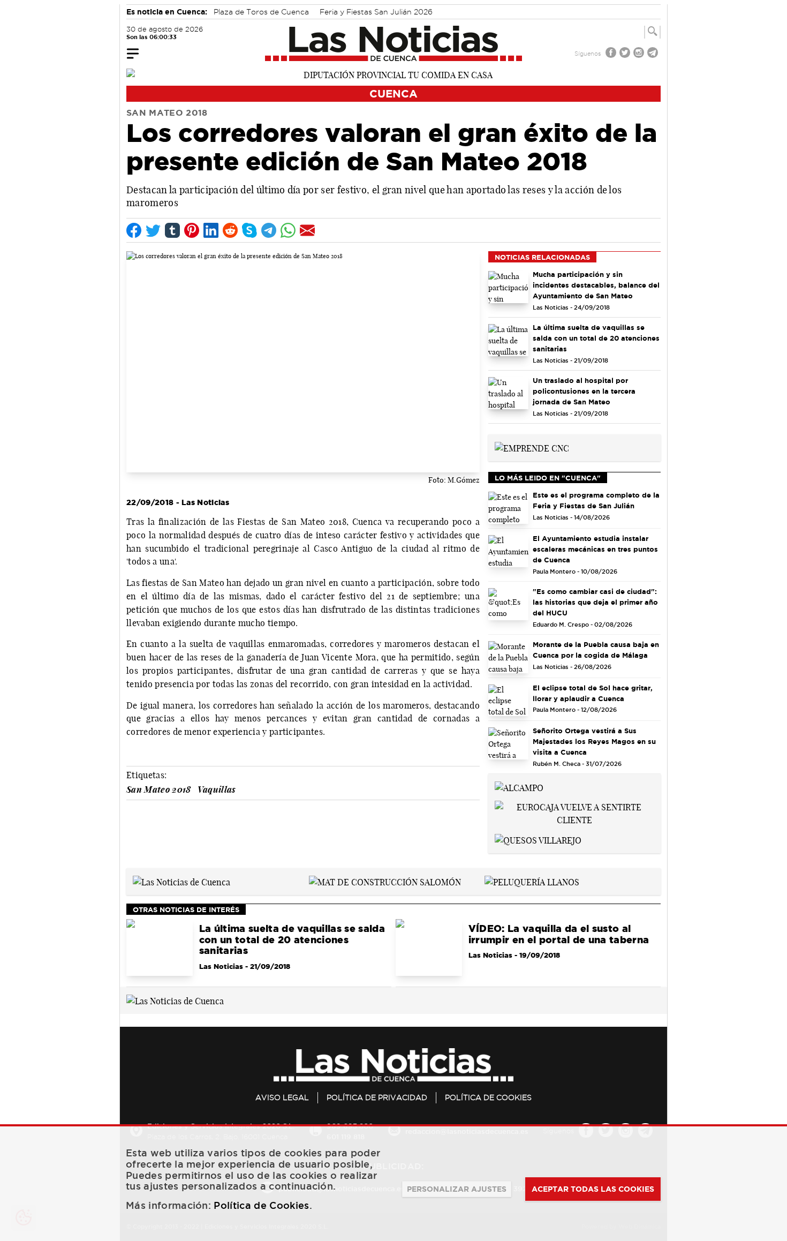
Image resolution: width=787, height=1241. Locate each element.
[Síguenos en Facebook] (612, 54)
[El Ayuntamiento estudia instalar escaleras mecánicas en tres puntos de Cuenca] (508, 551)
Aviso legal (282, 1097)
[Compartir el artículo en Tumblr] (172, 230)
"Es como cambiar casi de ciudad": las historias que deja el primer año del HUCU (595, 602)
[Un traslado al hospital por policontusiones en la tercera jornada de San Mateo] (508, 393)
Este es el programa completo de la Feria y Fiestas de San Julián (596, 500)
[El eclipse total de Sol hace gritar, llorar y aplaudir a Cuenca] (508, 701)
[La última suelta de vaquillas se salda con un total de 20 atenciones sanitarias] (508, 340)
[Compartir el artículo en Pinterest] (191, 230)
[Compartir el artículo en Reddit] (230, 230)
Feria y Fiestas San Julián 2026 (376, 12)
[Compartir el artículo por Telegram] (268, 230)
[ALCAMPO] (519, 786)
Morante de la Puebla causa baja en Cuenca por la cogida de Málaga (596, 650)
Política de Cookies (488, 1097)
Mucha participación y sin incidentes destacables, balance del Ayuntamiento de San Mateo (596, 284)
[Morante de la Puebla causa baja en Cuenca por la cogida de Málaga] (508, 657)
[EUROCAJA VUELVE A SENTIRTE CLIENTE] (574, 812)
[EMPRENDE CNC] (532, 447)
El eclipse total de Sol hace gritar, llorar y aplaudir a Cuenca (593, 693)
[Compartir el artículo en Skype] (249, 230)
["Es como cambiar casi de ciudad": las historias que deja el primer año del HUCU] (508, 604)
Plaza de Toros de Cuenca (261, 12)
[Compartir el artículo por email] (307, 230)
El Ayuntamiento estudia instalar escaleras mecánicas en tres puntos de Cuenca (595, 549)
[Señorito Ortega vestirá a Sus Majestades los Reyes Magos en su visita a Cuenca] (508, 743)
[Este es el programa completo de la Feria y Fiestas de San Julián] (508, 508)
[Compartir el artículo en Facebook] (133, 230)
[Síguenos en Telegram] (654, 54)
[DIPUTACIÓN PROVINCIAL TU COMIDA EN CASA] (393, 74)
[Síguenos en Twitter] (626, 54)
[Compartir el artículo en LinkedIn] (210, 230)
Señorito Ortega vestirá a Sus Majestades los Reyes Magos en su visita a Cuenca (594, 741)
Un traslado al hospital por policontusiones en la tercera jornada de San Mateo (584, 391)
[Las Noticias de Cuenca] (393, 43)
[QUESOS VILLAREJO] (538, 839)
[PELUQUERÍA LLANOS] (532, 881)
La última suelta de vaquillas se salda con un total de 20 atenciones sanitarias (596, 338)
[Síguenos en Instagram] (640, 54)
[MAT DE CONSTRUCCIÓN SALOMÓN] (385, 881)
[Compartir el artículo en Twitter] (153, 230)
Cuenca (393, 93)
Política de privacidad (377, 1097)
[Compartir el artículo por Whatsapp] (288, 230)
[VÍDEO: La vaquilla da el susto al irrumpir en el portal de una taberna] (429, 947)
